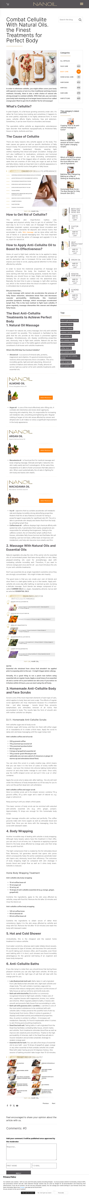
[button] (81, 3)
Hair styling (70, 98)
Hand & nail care (70, 77)
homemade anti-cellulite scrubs (69, 357)
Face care (70, 66)
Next (53, 1103)
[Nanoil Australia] (45, 4)
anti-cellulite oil (66, 336)
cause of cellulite (67, 328)
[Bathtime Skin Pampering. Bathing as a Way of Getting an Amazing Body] (70, 170)
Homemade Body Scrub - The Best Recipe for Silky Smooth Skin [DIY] (70, 191)
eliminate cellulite (67, 324)
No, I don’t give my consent (44, 1192)
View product (46, 398)
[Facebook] (7, 1105)
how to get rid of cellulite (69, 320)
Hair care (70, 93)
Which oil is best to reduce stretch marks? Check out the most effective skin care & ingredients (70, 160)
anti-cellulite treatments (69, 340)
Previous (46, 1103)
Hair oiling (70, 82)
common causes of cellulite (70, 332)
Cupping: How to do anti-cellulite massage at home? (70, 127)
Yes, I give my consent (28, 1192)
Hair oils (70, 88)
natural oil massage (67, 344)
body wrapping (66, 362)
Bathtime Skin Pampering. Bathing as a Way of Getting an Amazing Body (70, 176)
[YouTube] (17, 1105)
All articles (65, 61)
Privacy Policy (9, 1177)
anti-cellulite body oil (68, 352)
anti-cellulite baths (67, 366)
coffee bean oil (66, 348)
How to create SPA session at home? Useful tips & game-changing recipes (69, 143)
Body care (70, 71)
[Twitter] (14, 1105)
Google (22, 1187)
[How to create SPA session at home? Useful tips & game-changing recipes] (70, 136)
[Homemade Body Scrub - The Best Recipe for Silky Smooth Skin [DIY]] (70, 185)
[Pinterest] (11, 1105)
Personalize (61, 1192)
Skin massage (28, 232)
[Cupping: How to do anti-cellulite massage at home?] (70, 121)
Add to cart (75, 219)
